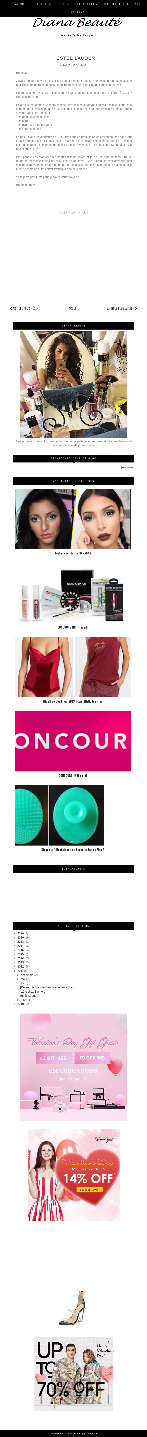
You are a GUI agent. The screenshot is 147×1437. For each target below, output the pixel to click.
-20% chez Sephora (32, 991)
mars (24, 999)
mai (23, 979)
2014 (21, 958)
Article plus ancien (120, 308)
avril (24, 983)
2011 (20, 970)
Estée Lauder (28, 995)
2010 (21, 1003)
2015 (21, 954)
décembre (27, 974)
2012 (21, 966)
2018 (21, 941)
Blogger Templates (88, 1433)
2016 (21, 950)
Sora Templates (69, 1433)
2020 (21, 933)
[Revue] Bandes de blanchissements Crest (47, 987)
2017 (21, 945)
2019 (21, 937)
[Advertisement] (73, 1254)
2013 (21, 962)
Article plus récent (26, 308)
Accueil (74, 308)
